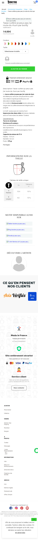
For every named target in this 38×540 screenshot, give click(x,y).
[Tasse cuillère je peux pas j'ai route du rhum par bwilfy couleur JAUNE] (28, 43)
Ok (34, 519)
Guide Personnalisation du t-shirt (6, 452)
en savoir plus (20, 533)
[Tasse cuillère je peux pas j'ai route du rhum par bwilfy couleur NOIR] (21, 43)
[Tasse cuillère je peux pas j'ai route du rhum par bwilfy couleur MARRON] (18, 43)
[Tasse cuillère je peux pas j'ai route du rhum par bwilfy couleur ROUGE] (14, 43)
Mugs (25, 9)
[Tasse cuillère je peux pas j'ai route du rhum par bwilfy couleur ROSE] (4, 43)
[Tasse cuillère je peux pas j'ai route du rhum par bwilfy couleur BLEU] (25, 43)
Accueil (4, 9)
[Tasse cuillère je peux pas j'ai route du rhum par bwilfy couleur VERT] (8, 43)
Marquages (6, 446)
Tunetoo (6, 442)
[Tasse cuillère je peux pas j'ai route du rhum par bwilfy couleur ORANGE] (11, 43)
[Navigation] (3, 2)
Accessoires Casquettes (15, 9)
